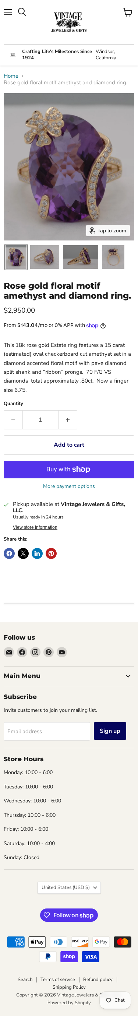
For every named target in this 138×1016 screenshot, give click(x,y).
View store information (35, 527)
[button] (16, 257)
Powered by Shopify (69, 1002)
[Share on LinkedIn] (37, 553)
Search (25, 979)
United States (66, 887)
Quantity (13, 404)
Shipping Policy (69, 987)
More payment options (69, 486)
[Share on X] (23, 553)
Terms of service (57, 979)
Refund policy (98, 979)
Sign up (110, 731)
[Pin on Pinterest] (51, 553)
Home (11, 76)
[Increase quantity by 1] (68, 419)
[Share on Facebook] (9, 553)
